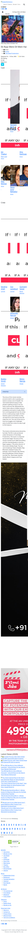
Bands (5, 885)
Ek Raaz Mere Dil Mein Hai (19, 13)
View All (8, 68)
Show (5, 901)
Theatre (5, 865)
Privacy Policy (7, 914)
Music (2, 873)
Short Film (6, 861)
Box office (6, 867)
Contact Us (6, 912)
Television (4, 899)
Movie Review (7, 868)
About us (6, 910)
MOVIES (3, 850)
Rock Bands (6, 883)
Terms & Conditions (9, 917)
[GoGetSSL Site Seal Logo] (14, 842)
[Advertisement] (14, 654)
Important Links (5, 908)
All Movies (6, 859)
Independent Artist (9, 875)
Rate (9, 62)
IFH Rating (4, 58)
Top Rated (6, 855)
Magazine (6, 894)
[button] (14, 7)
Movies (7, 13)
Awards (5, 870)
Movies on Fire (7, 854)
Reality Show (7, 903)
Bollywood (6, 877)
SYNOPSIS (5, 392)
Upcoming (6, 852)
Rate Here (4, 62)
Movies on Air (7, 905)
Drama (7, 51)
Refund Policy (7, 916)
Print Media (6, 893)
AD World (4, 889)
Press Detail (6, 896)
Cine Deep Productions (12, 53)
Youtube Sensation (8, 879)
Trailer (5, 857)
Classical (5, 881)
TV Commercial (7, 891)
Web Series (6, 863)
